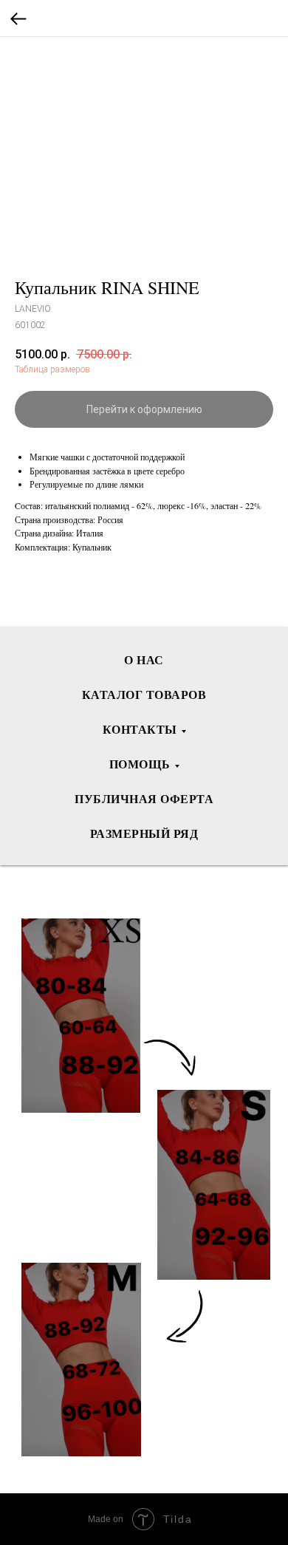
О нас (144, 659)
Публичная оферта (144, 798)
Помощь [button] (140, 763)
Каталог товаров (144, 694)
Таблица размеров (52, 369)
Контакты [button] (140, 728)
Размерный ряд (144, 833)
